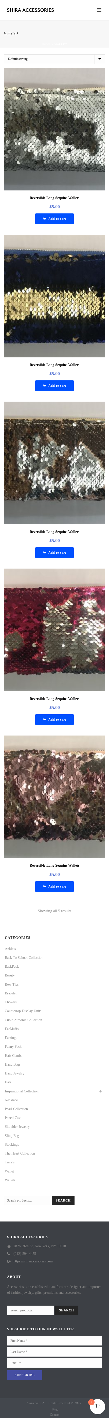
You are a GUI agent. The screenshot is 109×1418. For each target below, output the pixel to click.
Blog (55, 1409)
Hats (8, 1082)
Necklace (11, 1100)
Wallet (9, 1171)
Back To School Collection (24, 958)
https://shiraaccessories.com (33, 1261)
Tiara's (9, 1162)
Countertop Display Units (23, 1011)
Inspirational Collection (22, 1091)
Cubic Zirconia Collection (23, 1020)
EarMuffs (12, 1029)
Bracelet (10, 993)
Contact (54, 1414)
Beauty (10, 975)
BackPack (12, 966)
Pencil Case (13, 1118)
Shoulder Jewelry (17, 1127)
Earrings (11, 1038)
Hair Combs (13, 1056)
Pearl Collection (16, 1109)
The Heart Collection (20, 1153)
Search (63, 1200)
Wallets (10, 1180)
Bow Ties (12, 984)
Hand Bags (12, 1064)
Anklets (10, 949)
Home (46, 44)
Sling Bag (12, 1136)
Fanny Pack (13, 1046)
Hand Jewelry (14, 1073)
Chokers (10, 1002)
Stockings (12, 1144)
